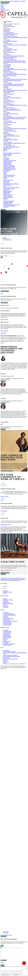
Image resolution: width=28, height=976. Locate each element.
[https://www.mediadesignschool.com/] (5, 895)
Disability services (7, 637)
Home (4, 237)
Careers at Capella (7, 632)
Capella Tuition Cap (7, 185)
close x (2, 965)
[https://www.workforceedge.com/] (14, 929)
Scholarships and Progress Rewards (11, 183)
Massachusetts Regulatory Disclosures (11, 656)
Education (5, 601)
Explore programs (4, 319)
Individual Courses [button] (11, 145)
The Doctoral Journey (8, 161)
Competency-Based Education (9, 160)
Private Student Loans (8, 197)
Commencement (6, 633)
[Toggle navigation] (1, 19)
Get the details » (4, 510)
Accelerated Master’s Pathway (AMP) (11, 204)
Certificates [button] (9, 124)
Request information (5, 2)
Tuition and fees (6, 619)
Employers (5, 638)
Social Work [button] (9, 48)
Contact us (5, 616)
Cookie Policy (16, 974)
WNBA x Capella (7, 164)
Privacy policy (6, 657)
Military (5, 640)
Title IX (5, 662)
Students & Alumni (5, 10)
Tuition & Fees (6, 181)
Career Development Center (9, 175)
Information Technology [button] (12, 36)
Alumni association (7, 631)
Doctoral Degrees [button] (10, 94)
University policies (7, 624)
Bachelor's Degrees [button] (11, 26)
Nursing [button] (8, 40)
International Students (8, 202)
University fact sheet (7, 623)
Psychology (5, 605)
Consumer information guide (9, 615)
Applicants (3, 8)
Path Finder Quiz (7, 170)
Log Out (2, 6)
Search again (3, 333)
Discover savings (4, 330)
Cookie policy (6, 650)
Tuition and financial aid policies (10, 621)
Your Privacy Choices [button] (8, 663)
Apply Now (5, 207)
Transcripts (5, 642)
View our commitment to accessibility (18, 1)
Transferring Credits (7, 203)
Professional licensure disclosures (10, 658)
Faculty (2, 11)
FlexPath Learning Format (9, 167)
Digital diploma (6, 635)
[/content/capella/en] (6, 576)
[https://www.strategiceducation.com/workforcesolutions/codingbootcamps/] (14, 689)
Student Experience (7, 162)
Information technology (8, 603)
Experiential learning (7, 644)
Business (5, 598)
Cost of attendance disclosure (9, 651)
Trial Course (6, 171)
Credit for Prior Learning (8, 188)
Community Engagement (8, 165)
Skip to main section (5, 1)
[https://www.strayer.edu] (14, 684)
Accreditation (6, 159)
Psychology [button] (9, 43)
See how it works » (5, 496)
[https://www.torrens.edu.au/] (5, 890)
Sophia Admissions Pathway (9, 205)
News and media (6, 641)
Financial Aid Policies (8, 194)
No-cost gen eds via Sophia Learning (11, 187)
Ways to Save (6, 238)
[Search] (2, 257)
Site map (5, 660)
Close (2, 945)
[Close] (26, 968)
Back (2, 293)
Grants (4, 186)
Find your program (7, 154)
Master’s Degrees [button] (10, 52)
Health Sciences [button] (10, 32)
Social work (5, 607)
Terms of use (6, 661)
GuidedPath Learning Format (9, 169)
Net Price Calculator (7, 196)
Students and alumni (7, 592)
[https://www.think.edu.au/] (5, 888)
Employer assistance (7, 191)
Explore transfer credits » (6, 524)
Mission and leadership (8, 618)
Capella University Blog (8, 176)
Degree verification (7, 636)
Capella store (6, 612)
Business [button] (8, 28)
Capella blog (6, 617)
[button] (4, 3)
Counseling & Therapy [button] (11, 59)
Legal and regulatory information (10, 655)
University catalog (7, 622)
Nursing (5, 604)
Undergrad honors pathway (9, 643)
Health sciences (6, 602)
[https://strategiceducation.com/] (14, 678)
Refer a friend (6, 189)
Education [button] (9, 64)
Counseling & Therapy (8, 599)
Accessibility (6, 630)
